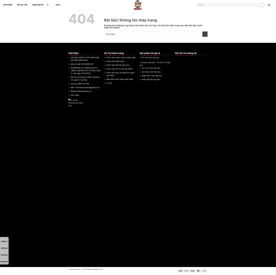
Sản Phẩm (7, 5)
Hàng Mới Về (37, 5)
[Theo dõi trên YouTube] (184, 58)
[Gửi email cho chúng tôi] (182, 58)
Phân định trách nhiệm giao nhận (119, 79)
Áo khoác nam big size (151, 72)
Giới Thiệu (75, 95)
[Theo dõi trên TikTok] (179, 58)
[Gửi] (258, 5)
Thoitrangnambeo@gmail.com (87, 87)
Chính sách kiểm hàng (115, 61)
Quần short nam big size (152, 76)
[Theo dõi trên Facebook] (176, 58)
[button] (262, 5)
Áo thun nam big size (150, 57)
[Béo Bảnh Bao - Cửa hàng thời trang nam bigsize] (138, 5)
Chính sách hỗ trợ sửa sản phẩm (119, 69)
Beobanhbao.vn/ (84, 91)
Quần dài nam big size (151, 79)
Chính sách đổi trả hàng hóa (117, 65)
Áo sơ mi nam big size (151, 68)
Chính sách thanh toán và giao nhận (121, 57)
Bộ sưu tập (22, 5)
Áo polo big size (148, 62)
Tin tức (109, 83)
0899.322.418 (83, 84)
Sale (58, 5)
